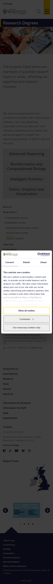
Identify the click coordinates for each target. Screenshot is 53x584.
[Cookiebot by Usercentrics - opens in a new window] (38, 254)
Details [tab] (26, 262)
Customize (25, 319)
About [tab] (43, 262)
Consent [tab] (9, 262)
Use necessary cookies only (26, 327)
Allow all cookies (26, 310)
